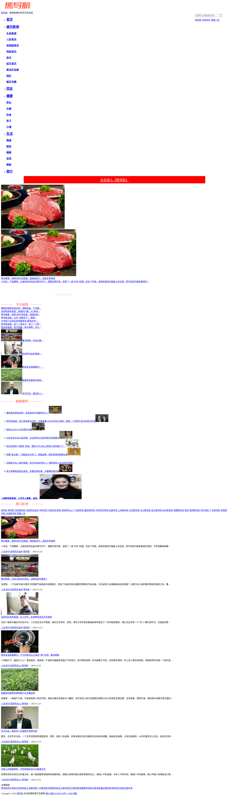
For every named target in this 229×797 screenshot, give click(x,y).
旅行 (9, 171)
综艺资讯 (11, 63)
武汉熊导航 (156, 510)
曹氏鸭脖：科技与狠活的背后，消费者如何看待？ (24, 579)
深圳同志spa (67, 510)
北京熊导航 (134, 510)
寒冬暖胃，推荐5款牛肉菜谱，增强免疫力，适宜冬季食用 (28, 541)
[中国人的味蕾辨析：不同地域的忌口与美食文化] (19, 766)
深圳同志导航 (54, 510)
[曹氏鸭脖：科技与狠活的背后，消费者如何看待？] (19, 576)
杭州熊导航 (167, 510)
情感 (8, 140)
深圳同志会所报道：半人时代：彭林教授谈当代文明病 (26, 617)
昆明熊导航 (194, 510)
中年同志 (206, 20)
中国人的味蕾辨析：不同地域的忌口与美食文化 (23, 769)
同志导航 (205, 510)
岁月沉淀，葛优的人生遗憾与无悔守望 (19, 731)
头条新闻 (11, 33)
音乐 (8, 57)
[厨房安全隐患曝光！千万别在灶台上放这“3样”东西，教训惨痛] (19, 652)
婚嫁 (8, 152)
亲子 (8, 120)
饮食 (8, 114)
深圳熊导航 (20, 510)
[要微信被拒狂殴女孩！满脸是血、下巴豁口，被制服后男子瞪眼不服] (62, 305)
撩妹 (8, 164)
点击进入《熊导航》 (114, 180)
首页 (9, 19)
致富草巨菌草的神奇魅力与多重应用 (18, 693)
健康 (9, 96)
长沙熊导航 (145, 510)
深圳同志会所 (32, 510)
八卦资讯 (11, 39)
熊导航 (4, 13)
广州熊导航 (78, 510)
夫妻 (8, 108)
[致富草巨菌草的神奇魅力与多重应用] (19, 690)
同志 (9, 88)
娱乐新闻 (12, 26)
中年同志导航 (102, 510)
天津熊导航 (11, 513)
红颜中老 (113, 510)
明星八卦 (215, 20)
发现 (8, 158)
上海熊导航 (123, 510)
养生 (8, 102)
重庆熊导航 (89, 510)
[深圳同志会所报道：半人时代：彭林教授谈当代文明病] (19, 614)
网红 (8, 75)
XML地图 (72, 793)
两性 (8, 146)
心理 (8, 126)
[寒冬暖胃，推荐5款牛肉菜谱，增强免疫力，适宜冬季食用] (19, 538)
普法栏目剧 (12, 69)
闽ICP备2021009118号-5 (57, 793)
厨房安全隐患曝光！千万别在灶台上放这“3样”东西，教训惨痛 (30, 655)
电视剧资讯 (12, 45)
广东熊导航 (215, 510)
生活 (9, 133)
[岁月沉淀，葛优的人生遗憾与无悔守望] (19, 728)
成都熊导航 (178, 510)
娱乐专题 (11, 81)
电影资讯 (11, 51)
